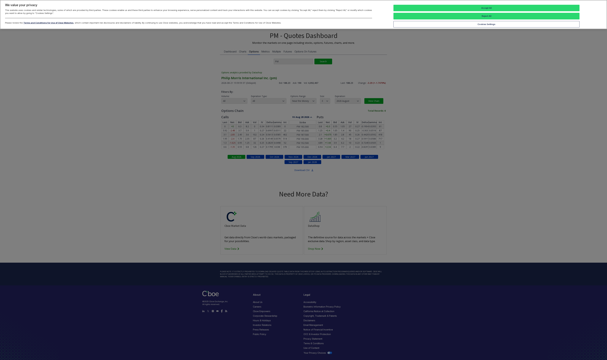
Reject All (486, 16)
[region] (303, 14)
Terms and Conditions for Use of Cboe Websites (48, 22)
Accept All (486, 8)
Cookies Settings (486, 24)
